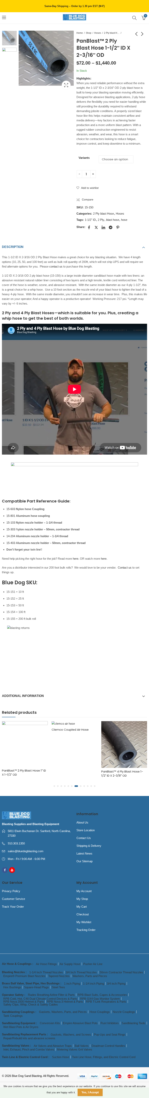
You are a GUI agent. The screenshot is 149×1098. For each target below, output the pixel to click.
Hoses (97, 33)
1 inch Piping (72, 983)
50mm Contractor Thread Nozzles (121, 972)
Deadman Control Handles (108, 1045)
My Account (84, 891)
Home (79, 33)
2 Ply (101, 219)
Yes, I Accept (90, 1092)
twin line (35, 549)
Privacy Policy (11, 891)
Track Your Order (13, 906)
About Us (82, 822)
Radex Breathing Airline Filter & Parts (51, 994)
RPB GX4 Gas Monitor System (100, 998)
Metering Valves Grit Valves (74, 1049)
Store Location (85, 830)
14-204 (10, 536)
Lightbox (66, 85)
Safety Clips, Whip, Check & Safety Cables (30, 1004)
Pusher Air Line (92, 964)
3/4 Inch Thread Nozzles (81, 972)
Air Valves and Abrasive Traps (53, 1045)
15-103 (10, 522)
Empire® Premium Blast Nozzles (24, 976)
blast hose (112, 219)
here (75, 558)
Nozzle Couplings (124, 1011)
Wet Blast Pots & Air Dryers (20, 1027)
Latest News (84, 853)
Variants (84, 157)
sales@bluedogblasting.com (25, 851)
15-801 (10, 515)
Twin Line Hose (111, 776)
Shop (88, 33)
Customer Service (13, 898)
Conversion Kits (50, 1023)
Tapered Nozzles (59, 976)
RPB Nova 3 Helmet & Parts (65, 1001)
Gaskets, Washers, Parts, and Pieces (63, 1011)
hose (124, 219)
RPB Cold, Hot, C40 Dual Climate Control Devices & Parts (40, 998)
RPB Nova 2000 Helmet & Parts (23, 1001)
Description (12, 247)
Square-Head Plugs (36, 987)
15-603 (10, 509)
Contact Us (83, 838)
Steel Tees (58, 987)
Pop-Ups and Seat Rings (109, 1034)
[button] (54, 786)
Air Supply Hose (70, 964)
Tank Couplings (13, 1015)
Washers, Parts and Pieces (90, 976)
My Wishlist (83, 922)
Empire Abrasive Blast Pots (80, 1023)
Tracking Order (85, 929)
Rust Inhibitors (109, 1023)
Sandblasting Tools (133, 1023)
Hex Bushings (12, 987)
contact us (55, 266)
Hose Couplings (100, 1011)
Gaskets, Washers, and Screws (71, 1034)
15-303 (10, 529)
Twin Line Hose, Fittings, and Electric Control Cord (103, 1057)
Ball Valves (82, 1045)
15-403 (10, 543)
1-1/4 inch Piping (93, 983)
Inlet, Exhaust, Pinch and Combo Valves (28, 1049)
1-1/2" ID (90, 219)
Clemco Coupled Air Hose (20, 730)
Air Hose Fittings (46, 964)
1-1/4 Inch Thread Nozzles (46, 972)
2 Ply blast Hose (112, 33)
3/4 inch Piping (116, 983)
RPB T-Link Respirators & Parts (106, 1001)
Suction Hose (60, 1057)
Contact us (125, 567)
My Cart (81, 906)
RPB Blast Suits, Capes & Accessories (102, 994)
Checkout (82, 914)
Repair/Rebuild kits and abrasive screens (29, 1038)
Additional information (23, 695)
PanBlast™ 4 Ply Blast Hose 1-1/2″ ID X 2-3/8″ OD (72, 773)
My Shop (82, 898)
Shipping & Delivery (88, 845)
